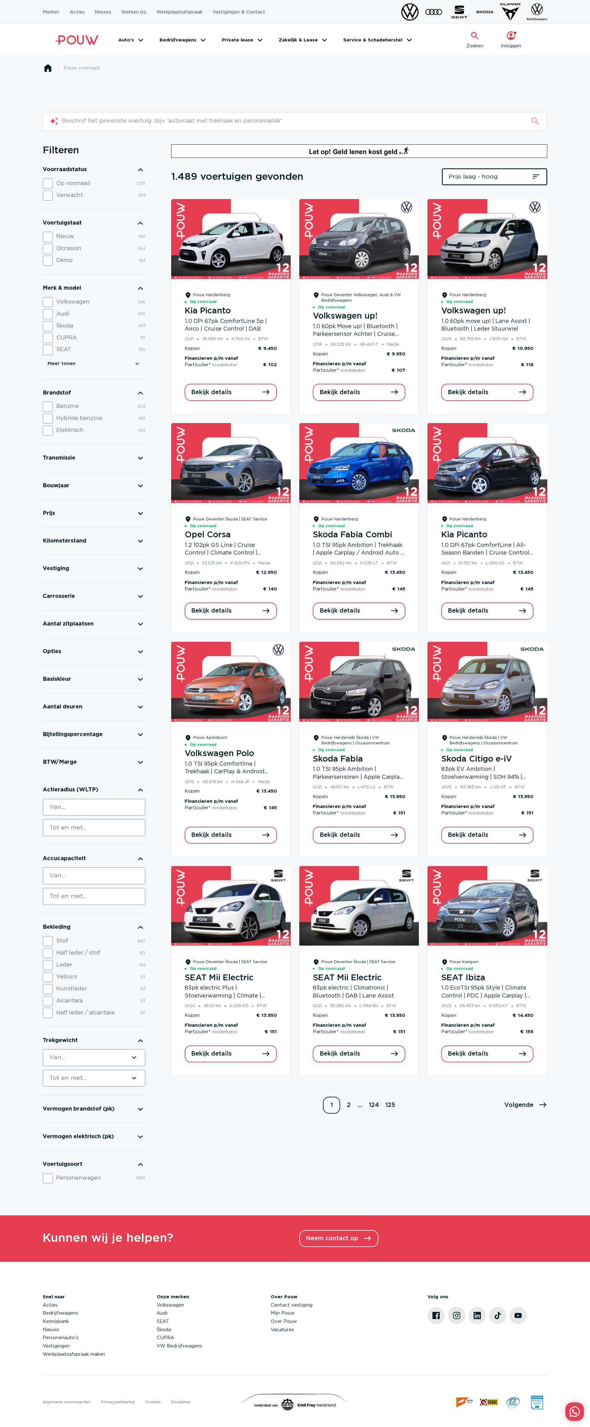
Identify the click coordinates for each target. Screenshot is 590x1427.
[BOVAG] (489, 1402)
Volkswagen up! (345, 316)
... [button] (360, 1105)
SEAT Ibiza (463, 978)
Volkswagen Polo (219, 754)
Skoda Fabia (338, 759)
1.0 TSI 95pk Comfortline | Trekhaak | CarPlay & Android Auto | (225, 771)
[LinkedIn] (477, 1315)
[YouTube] (518, 1315)
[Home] (77, 40)
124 (374, 1105)
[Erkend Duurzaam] (513, 1402)
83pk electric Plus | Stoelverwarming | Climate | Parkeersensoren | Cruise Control (230, 995)
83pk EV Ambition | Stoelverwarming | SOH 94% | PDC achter (481, 777)
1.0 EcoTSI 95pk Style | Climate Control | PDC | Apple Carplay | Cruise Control (483, 995)
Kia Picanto (208, 311)
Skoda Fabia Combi (352, 535)
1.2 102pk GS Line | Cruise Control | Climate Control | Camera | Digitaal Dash (221, 553)
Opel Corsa (208, 535)
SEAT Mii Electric (219, 978)
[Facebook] (436, 1315)
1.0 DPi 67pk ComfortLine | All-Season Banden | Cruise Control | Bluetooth (486, 553)
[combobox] (94, 807)
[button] (525, 1105)
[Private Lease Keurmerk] (537, 1402)
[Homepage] (48, 68)
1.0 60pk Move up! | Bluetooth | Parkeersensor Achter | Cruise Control (355, 334)
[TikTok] (497, 1315)
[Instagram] (456, 1315)
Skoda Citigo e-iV (476, 759)
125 (390, 1105)
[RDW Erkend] (465, 1402)
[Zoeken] (535, 121)
